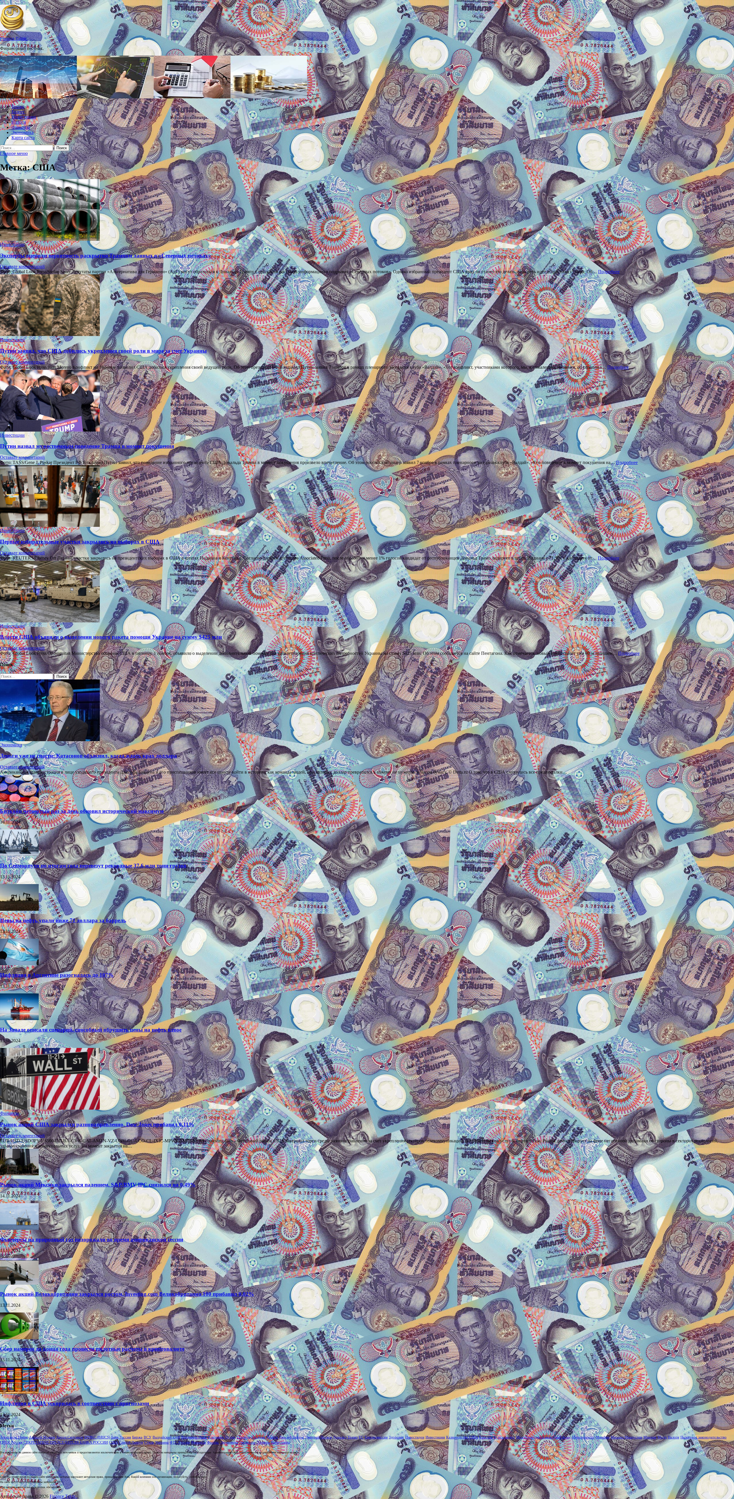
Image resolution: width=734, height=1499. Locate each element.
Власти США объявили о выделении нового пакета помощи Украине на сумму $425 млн (111, 637)
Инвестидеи (414, 1437)
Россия (16, 1442)
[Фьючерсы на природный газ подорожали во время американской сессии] (19, 1228)
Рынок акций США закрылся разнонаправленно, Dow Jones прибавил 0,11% (97, 1124)
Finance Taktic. (14, 38)
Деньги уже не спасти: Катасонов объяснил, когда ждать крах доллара (88, 756)
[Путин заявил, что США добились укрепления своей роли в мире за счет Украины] (367, 305)
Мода (662, 1437)
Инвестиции (23, 116)
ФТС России (180, 1442)
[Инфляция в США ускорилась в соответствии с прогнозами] (19, 1392)
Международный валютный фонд (543, 1437)
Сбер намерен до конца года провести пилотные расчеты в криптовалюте (92, 1349)
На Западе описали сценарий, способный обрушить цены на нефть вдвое (90, 1030)
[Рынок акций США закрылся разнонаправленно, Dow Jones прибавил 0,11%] (50, 1108)
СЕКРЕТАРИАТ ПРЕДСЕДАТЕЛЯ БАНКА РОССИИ (66, 1442)
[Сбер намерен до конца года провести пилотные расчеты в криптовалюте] (19, 1337)
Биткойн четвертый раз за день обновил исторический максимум (82, 811)
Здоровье (396, 1437)
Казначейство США (462, 1437)
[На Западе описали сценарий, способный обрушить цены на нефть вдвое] (19, 1018)
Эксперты (247, 1442)
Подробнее (609, 271)
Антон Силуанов (69, 1437)
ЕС (361, 1437)
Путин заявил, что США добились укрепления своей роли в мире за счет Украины (103, 351)
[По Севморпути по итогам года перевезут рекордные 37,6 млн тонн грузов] (19, 854)
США (113, 1442)
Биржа (17, 106)
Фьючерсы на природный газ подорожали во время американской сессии (91, 1239)
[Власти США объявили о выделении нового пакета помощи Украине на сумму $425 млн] (367, 592)
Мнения (649, 1437)
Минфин (603, 1437)
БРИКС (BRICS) (97, 1437)
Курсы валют (504, 1437)
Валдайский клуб (166, 1437)
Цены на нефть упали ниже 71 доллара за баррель (63, 920)
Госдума (258, 1437)
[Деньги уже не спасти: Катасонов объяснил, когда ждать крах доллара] (50, 739)
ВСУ (147, 1437)
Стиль (149, 1442)
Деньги (272, 1437)
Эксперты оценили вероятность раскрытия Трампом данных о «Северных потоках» (105, 256)
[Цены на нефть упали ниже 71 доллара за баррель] (19, 909)
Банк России (121, 1437)
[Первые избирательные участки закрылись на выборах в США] (367, 496)
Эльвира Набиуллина (273, 1442)
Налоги (18, 122)
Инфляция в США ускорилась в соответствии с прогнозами (74, 1403)
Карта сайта (23, 137)
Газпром (243, 1437)
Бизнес (18, 111)
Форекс (213, 1442)
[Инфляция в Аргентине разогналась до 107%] (19, 963)
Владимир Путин (221, 1437)
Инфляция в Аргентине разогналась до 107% (57, 975)
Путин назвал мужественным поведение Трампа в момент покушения (87, 446)
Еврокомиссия (376, 1437)
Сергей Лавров (131, 1442)
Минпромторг (583, 1437)
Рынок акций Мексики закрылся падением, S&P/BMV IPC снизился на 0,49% (98, 1185)
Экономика (22, 132)
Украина (162, 1442)
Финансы (20, 127)
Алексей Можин (42, 1437)
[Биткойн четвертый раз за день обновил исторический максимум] (19, 799)
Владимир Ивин (194, 1437)
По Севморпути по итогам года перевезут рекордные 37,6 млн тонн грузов (93, 866)
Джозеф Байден (291, 1437)
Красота (486, 1437)
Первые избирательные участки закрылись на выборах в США (79, 542)
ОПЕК (5, 1442)
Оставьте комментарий (22, 266)
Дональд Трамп (345, 1437)
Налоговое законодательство (703, 1437)
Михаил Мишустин (626, 1437)
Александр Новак (14, 1437)
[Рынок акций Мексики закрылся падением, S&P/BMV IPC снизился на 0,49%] (19, 1173)
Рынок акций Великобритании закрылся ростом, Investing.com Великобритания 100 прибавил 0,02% (127, 1294)
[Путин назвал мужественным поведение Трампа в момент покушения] (367, 401)
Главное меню (14, 153)
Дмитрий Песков (318, 1437)
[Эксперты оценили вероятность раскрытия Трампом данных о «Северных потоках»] (367, 210)
